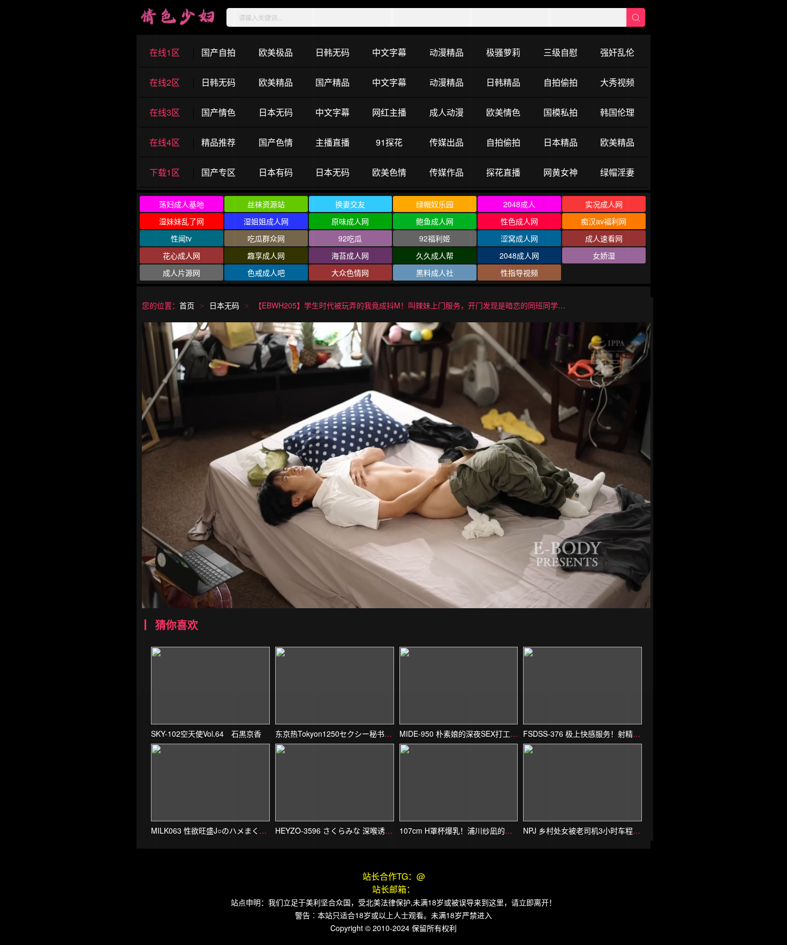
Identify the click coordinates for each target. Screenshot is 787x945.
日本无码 (224, 305)
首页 (186, 305)
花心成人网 (181, 255)
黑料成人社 (434, 272)
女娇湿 (604, 255)
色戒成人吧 (266, 272)
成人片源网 (181, 272)
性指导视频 (519, 272)
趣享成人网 (266, 255)
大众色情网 (350, 272)
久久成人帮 (434, 255)
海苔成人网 (350, 255)
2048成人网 (519, 255)
